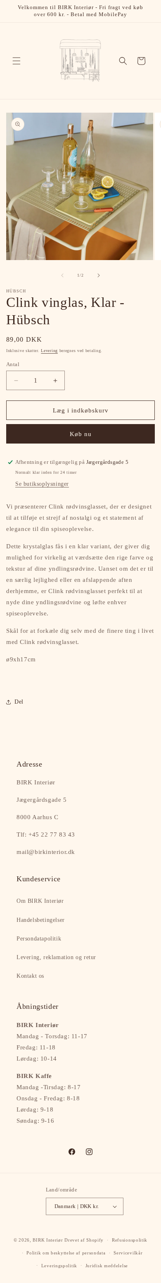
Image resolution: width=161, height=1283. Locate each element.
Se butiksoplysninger (42, 484)
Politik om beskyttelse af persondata (65, 1252)
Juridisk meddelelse (106, 1265)
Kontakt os (30, 976)
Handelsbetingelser (41, 920)
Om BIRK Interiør (40, 901)
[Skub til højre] (99, 275)
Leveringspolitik (59, 1265)
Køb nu (81, 434)
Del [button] (19, 702)
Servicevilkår (128, 1252)
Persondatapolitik (39, 939)
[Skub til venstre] (62, 275)
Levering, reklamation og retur (56, 957)
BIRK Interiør (48, 1239)
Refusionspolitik (129, 1239)
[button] (16, 61)
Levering (49, 350)
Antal (12, 364)
